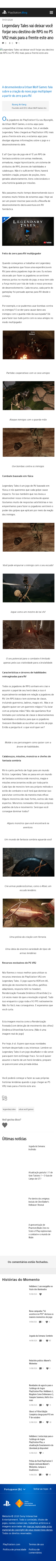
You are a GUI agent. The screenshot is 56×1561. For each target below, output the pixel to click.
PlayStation (17, 12)
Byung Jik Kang (19, 104)
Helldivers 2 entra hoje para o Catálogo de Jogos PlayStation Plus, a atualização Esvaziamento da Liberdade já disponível (41, 1442)
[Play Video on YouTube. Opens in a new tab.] (47, 242)
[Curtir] (40, 1294)
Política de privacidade (14, 1549)
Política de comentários (35, 1551)
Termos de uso (36, 1544)
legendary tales (9, 1109)
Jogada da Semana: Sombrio (41, 1335)
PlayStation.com (11, 1544)
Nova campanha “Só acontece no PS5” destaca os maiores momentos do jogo (41, 1314)
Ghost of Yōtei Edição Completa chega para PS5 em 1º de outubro (41, 1414)
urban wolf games (26, 1109)
